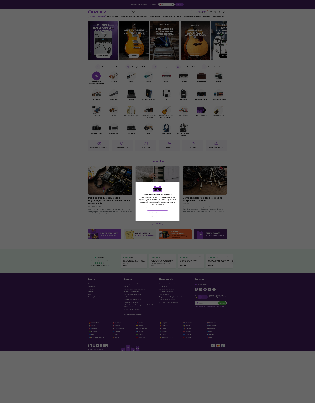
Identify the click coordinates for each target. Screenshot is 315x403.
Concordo (157, 209)
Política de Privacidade (157, 204)
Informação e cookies (157, 217)
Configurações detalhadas (157, 213)
